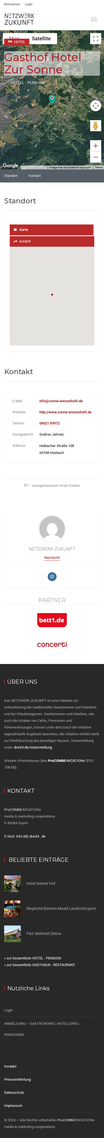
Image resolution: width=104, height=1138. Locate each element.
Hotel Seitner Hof (40, 883)
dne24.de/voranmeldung (33, 747)
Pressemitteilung (17, 1079)
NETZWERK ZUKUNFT (52, 549)
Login (28, 4)
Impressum (13, 1106)
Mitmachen (12, 4)
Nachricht (52, 558)
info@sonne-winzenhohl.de (61, 401)
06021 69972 (49, 423)
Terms (98, 167)
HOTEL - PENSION (27, 82)
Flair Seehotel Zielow (43, 933)
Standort (10, 176)
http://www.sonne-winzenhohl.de (65, 412)
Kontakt (35, 176)
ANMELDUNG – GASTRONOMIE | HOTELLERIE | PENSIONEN (41, 1029)
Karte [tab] (23, 230)
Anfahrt (25, 241)
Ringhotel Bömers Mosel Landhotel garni (61, 908)
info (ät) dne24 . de (30, 836)
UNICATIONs (66, 761)
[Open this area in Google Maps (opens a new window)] (10, 165)
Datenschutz (14, 1092)
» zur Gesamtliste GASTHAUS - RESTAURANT (39, 965)
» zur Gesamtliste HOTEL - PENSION (32, 958)
